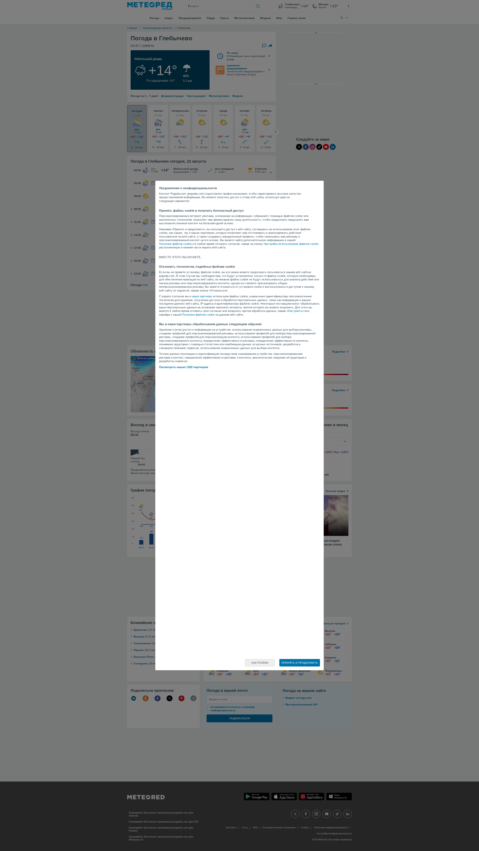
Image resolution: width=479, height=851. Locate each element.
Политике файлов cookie (175, 243)
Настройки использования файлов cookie (291, 243)
